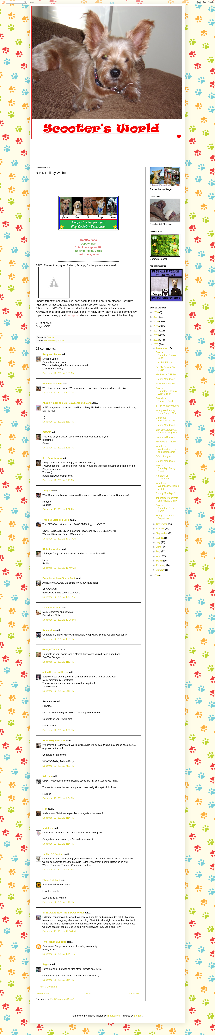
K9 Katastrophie (51, 549)
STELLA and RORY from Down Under (63, 912)
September (162, 533)
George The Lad (51, 649)
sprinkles (47, 828)
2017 (156, 317)
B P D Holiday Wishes (54, 340)
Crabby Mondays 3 (165, 425)
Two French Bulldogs (54, 942)
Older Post (134, 993)
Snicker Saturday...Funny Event (166, 468)
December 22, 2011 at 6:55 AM (58, 373)
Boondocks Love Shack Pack (58, 578)
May (158, 551)
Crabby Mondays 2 (165, 461)
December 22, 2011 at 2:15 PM (58, 691)
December (162, 348)
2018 (156, 312)
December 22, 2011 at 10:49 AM (59, 568)
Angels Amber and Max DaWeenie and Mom (66, 403)
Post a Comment (48, 986)
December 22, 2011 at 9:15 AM (58, 480)
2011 (156, 344)
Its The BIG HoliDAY (166, 383)
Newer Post (43, 993)
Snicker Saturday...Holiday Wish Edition (166, 391)
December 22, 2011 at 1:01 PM (58, 639)
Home (89, 993)
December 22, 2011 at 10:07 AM (59, 538)
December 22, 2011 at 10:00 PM (59, 931)
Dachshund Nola (51, 607)
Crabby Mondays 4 (165, 379)
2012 (156, 340)
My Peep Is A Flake (166, 374)
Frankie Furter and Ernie (55, 520)
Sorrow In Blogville (165, 437)
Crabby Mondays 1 (165, 493)
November (162, 524)
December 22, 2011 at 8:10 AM (58, 421)
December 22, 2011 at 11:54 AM (58, 597)
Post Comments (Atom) (62, 999)
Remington (48, 630)
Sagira (46, 964)
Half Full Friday (164, 362)
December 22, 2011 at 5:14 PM (58, 818)
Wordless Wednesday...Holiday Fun (167, 486)
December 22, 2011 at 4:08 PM (58, 730)
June (159, 547)
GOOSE (46, 432)
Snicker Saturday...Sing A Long (166, 355)
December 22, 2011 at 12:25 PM (59, 620)
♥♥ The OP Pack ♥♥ (53, 854)
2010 (156, 575)
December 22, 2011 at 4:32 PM (58, 766)
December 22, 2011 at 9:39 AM (58, 509)
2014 (156, 330)
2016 (156, 321)
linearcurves (113, 1015)
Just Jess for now (52, 458)
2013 (156, 335)
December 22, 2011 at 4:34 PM (58, 798)
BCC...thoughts (164, 456)
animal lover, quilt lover (55, 672)
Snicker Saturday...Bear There (165, 508)
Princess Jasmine (52, 383)
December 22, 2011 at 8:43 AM (58, 447)
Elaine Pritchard (51, 880)
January (160, 570)
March (159, 560)
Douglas (47, 490)
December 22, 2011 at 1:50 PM (58, 662)
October (160, 528)
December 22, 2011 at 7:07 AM (58, 392)
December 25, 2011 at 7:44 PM (58, 980)
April (159, 556)
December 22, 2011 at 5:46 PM (58, 902)
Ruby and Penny (51, 354)
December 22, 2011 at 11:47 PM (58, 954)
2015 (156, 326)
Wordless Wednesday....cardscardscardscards (167, 449)
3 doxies (47, 776)
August (160, 538)
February (161, 565)
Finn (44, 809)
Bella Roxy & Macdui (53, 740)
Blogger (138, 1015)
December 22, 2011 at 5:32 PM (58, 869)
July (158, 542)
